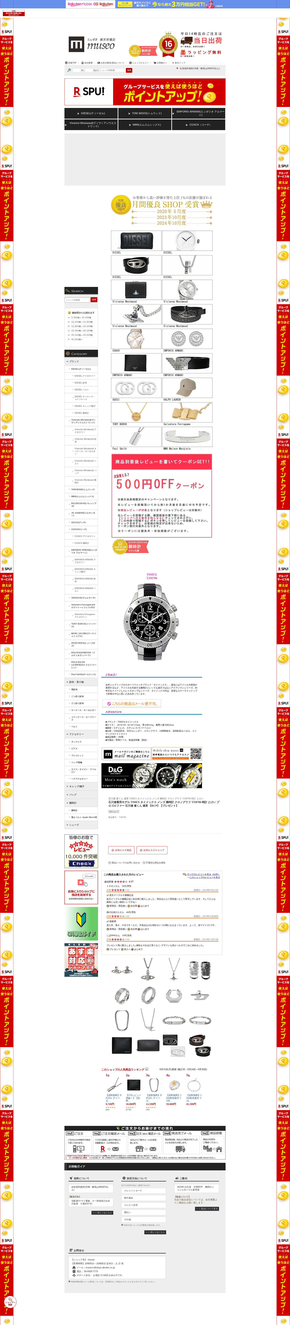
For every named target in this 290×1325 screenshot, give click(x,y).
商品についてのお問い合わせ (126, 862)
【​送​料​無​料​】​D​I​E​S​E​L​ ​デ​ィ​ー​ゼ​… (114, 1098)
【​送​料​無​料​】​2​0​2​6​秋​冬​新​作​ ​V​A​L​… (194, 1098)
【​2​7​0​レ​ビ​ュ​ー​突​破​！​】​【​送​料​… (133, 1098)
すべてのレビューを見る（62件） (203, 874)
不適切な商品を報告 (155, 862)
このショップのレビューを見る (204, 877)
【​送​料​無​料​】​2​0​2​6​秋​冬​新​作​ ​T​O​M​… (173, 1098)
